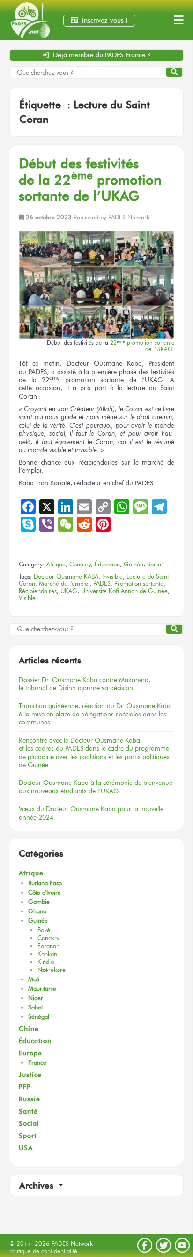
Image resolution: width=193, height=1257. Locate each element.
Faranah (48, 945)
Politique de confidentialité (43, 1251)
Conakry (80, 564)
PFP (24, 1087)
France (37, 1062)
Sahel (35, 1007)
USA (26, 1148)
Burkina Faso (45, 883)
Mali (33, 979)
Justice (30, 1075)
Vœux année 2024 (91, 813)
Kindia (45, 961)
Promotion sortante (138, 583)
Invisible (112, 576)
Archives (37, 1185)
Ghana (37, 911)
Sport (28, 1136)
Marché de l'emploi (64, 583)
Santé (28, 1111)
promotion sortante (142, 346)
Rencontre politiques (94, 752)
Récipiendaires (38, 591)
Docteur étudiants (95, 786)
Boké (43, 929)
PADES (102, 583)
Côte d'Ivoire (44, 892)
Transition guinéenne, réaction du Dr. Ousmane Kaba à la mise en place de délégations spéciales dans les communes (95, 713)
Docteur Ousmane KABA (66, 576)
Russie (29, 1099)
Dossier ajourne (84, 684)
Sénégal (38, 1016)
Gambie (39, 901)
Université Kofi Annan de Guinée (124, 591)
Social (155, 564)
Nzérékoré (51, 969)
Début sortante (90, 179)
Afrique (56, 564)
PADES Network (128, 217)
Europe (30, 1053)
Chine (29, 1029)
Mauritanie (42, 988)
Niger (35, 997)
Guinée (133, 564)
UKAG (68, 591)
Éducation (107, 564)
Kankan (47, 953)
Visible (27, 598)
